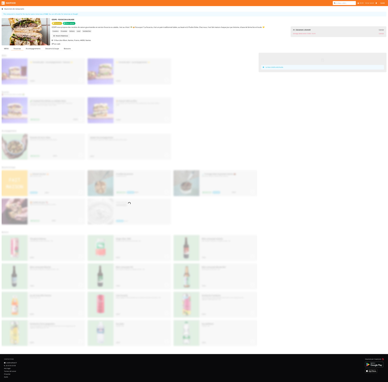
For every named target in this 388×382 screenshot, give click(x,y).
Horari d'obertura (61, 36)
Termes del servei (10, 371)
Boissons (67, 48)
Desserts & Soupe (52, 48)
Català (382, 3)
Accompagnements (33, 48)
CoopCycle (377, 359)
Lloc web (56, 44)
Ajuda (6, 377)
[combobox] (345, 3)
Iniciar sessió (369, 3)
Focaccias (17, 48)
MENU (6, 48)
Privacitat (7, 374)
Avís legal (7, 368)
